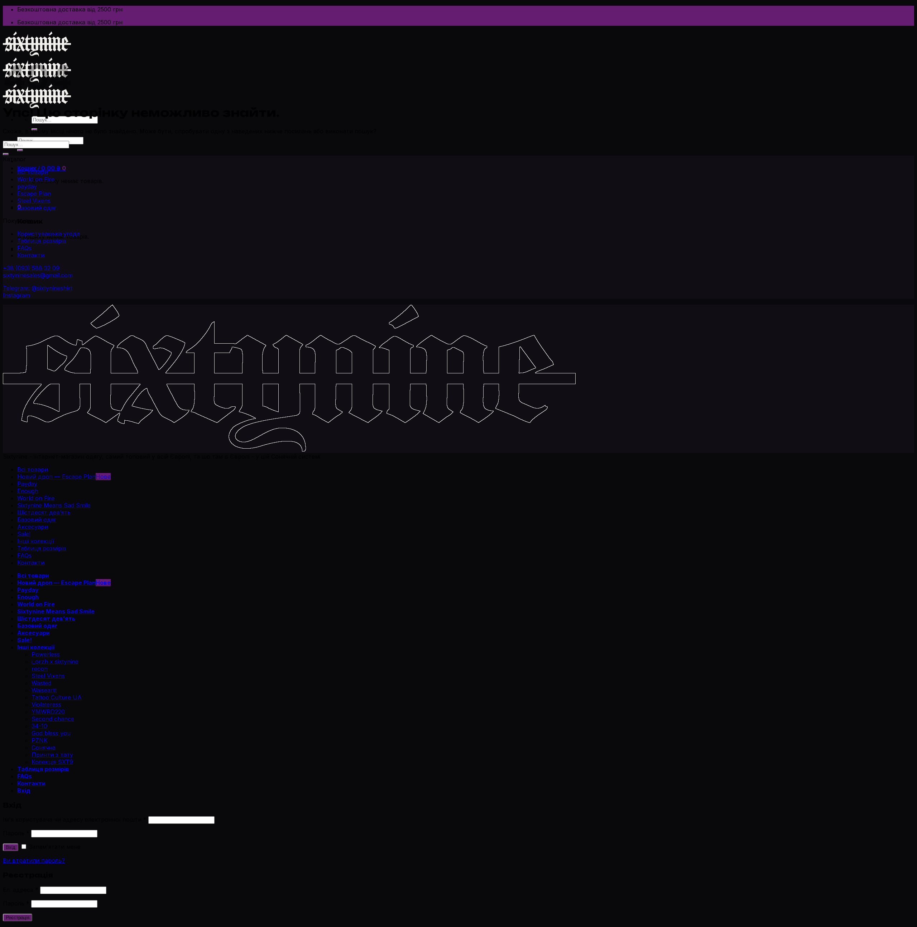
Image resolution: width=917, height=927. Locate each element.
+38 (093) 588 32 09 (31, 268)
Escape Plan (34, 193)
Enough (27, 490)
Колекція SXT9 (52, 761)
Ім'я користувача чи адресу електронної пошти (75, 819)
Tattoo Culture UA (57, 697)
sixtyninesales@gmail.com (38, 275)
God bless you (51, 733)
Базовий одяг (36, 207)
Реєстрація (17, 917)
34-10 (39, 726)
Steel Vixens (34, 200)
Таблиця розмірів (41, 240)
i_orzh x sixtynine (55, 661)
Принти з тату (52, 754)
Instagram (16, 295)
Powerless (46, 654)
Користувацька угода (48, 233)
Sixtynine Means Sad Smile (54, 505)
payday (27, 186)
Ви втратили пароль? (34, 860)
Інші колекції (35, 541)
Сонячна (44, 747)
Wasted (41, 683)
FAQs (24, 248)
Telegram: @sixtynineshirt (37, 288)
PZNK (40, 740)
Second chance (53, 718)
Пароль (16, 833)
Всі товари (32, 172)
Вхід (10, 847)
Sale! (23, 533)
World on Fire (35, 179)
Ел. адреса (20, 889)
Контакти (30, 255)
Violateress (46, 704)
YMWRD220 (48, 711)
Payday (27, 483)
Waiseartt (44, 690)
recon (40, 668)
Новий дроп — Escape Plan (56, 476)
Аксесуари (32, 526)
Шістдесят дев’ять (44, 512)
